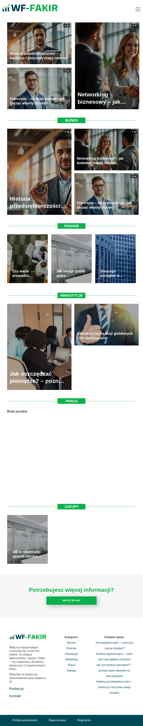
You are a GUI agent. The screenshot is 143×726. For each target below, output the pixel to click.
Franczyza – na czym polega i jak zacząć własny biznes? (37, 101)
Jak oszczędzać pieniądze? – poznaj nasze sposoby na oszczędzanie (36, 378)
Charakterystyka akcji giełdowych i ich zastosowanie (105, 336)
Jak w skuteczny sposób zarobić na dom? (26, 554)
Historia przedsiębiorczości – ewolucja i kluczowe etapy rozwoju (39, 56)
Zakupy (71, 507)
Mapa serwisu (57, 720)
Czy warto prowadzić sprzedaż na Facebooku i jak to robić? (25, 273)
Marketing (71, 659)
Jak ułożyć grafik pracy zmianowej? (71, 273)
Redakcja (16, 689)
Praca (72, 401)
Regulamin (84, 720)
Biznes (71, 120)
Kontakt (15, 696)
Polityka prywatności (25, 720)
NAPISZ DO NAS (71, 600)
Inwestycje (71, 295)
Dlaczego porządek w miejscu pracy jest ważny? (112, 273)
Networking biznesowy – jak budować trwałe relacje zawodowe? (103, 98)
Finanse (71, 226)
